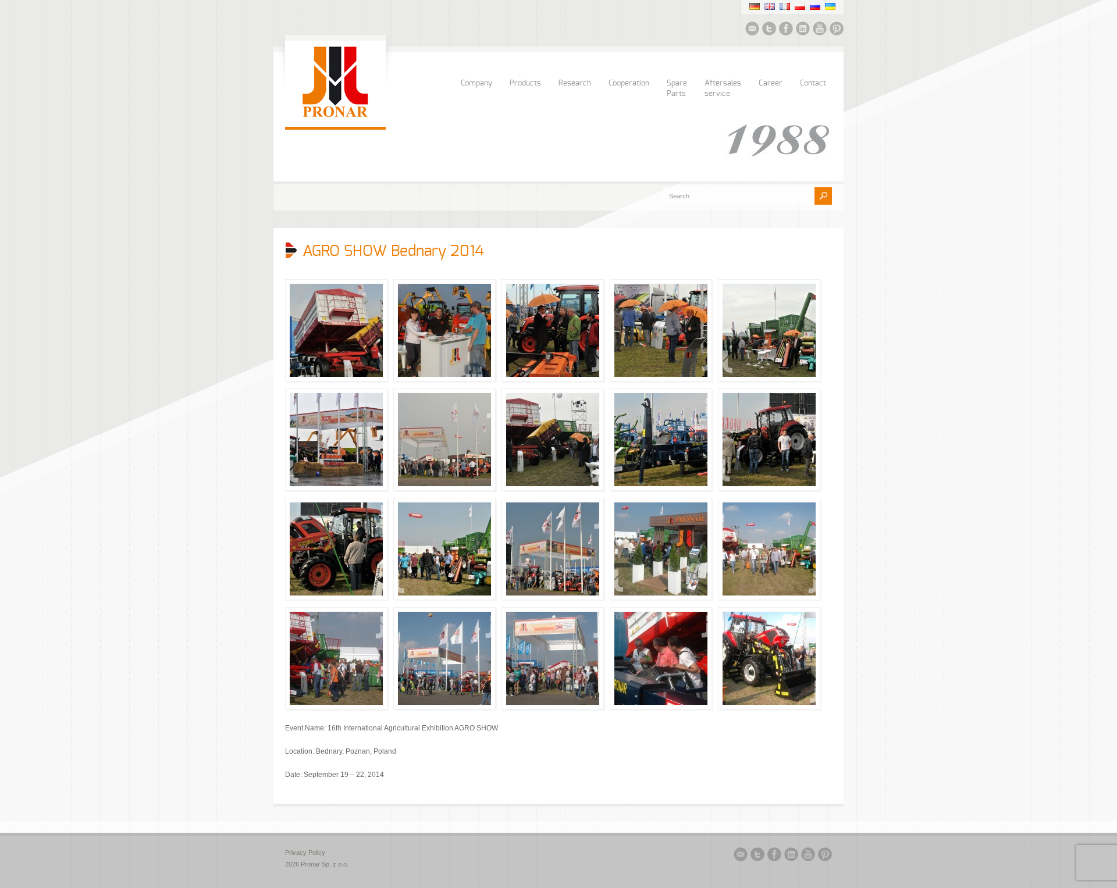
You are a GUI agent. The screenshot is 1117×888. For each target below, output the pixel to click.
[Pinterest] (837, 30)
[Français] (785, 6)
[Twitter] (769, 30)
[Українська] (830, 6)
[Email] (752, 30)
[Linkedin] (803, 30)
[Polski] (800, 6)
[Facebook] (786, 30)
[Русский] (815, 6)
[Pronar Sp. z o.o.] (335, 115)
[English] (769, 6)
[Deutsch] (754, 6)
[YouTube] (820, 30)
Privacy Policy (305, 852)
